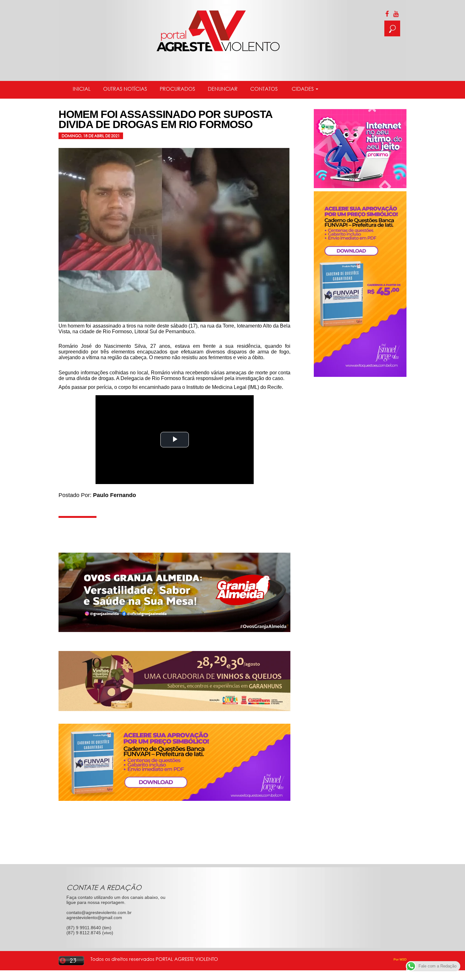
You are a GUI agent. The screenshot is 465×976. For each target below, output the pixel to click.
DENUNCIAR (223, 89)
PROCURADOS (177, 89)
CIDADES (302, 89)
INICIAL (81, 89)
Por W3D (400, 959)
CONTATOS (264, 89)
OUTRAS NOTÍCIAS (125, 89)
